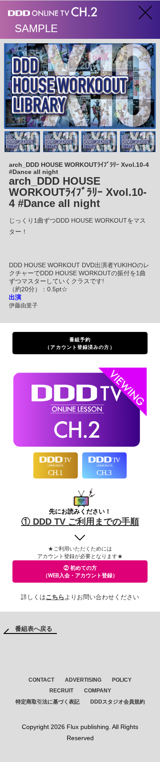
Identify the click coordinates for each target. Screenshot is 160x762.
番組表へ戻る (33, 628)
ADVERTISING (83, 680)
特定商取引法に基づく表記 (48, 702)
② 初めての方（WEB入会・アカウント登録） (80, 571)
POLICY (122, 680)
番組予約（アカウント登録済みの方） (80, 343)
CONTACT (41, 680)
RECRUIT (61, 690)
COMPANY (97, 690)
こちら (55, 596)
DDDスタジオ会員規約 (117, 702)
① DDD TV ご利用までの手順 (80, 521)
